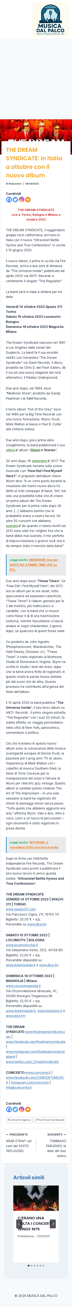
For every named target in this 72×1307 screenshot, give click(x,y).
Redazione (15, 183)
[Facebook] (9, 199)
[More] (28, 199)
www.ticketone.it (49, 1011)
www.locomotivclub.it (22, 945)
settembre (39, 461)
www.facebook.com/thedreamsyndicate (36, 1042)
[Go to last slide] (19, 1224)
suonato (12, 526)
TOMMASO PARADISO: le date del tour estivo (56, 1145)
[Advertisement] (36, 76)
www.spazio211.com (21, 909)
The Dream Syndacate (50, 1119)
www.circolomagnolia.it (23, 986)
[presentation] (36, 1198)
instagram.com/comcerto (30, 1082)
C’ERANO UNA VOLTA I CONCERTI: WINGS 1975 (36, 1223)
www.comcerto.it (38, 1072)
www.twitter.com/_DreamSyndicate (32, 1062)
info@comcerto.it (19, 1087)
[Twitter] (15, 199)
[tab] (29, 1266)
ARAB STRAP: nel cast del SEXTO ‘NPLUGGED (19, 1143)
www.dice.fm (37, 924)
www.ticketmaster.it (20, 965)
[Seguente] (53, 1224)
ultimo (10, 450)
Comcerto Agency (19, 1119)
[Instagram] (21, 199)
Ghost (35, 450)
